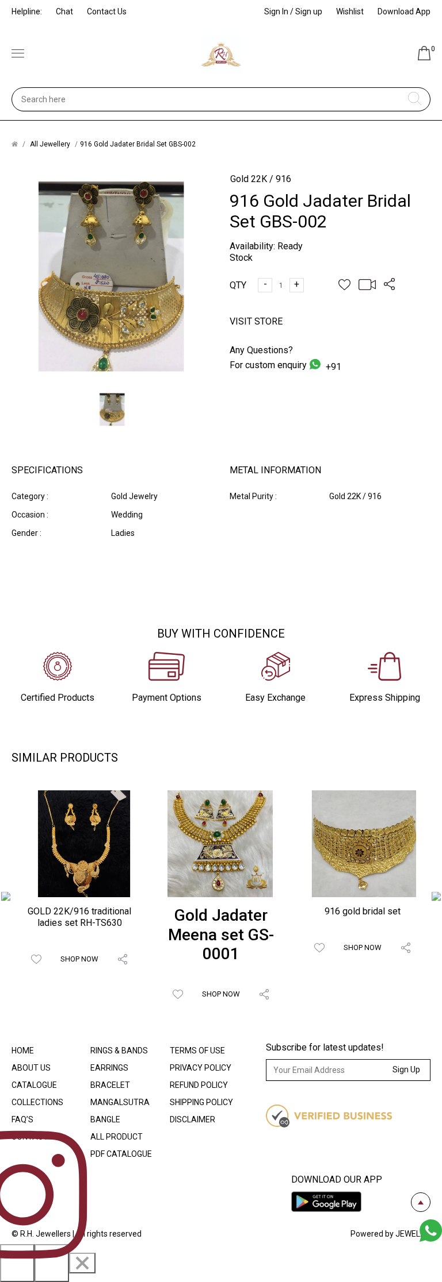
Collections (37, 1102)
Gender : (26, 533)
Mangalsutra (120, 1102)
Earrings (109, 1067)
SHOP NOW (79, 959)
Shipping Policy (201, 1102)
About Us (31, 1067)
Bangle (105, 1119)
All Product (116, 1136)
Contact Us (107, 11)
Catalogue (34, 1085)
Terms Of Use (197, 1050)
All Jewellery (50, 144)
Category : (30, 496)
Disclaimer (192, 1119)
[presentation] (5, 897)
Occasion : (30, 514)
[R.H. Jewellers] (221, 54)
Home (23, 1050)
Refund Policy (199, 1085)
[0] (424, 57)
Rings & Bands (119, 1050)
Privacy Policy (200, 1067)
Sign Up (406, 1069)
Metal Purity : (253, 496)
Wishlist (350, 11)
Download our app (336, 1179)
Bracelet (110, 1085)
